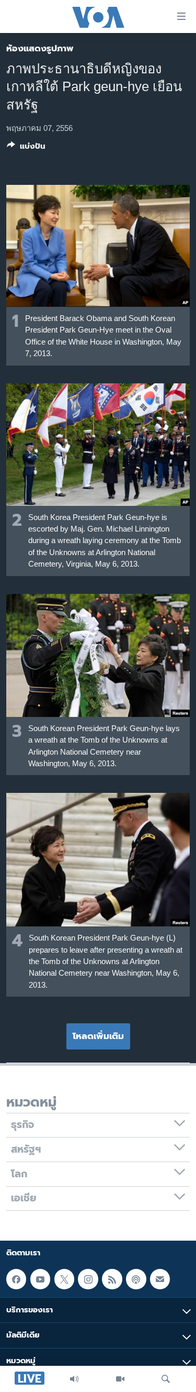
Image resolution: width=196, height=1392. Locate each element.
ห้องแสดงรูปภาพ (40, 48)
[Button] (26, 148)
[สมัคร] (160, 1279)
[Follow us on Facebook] (16, 1279)
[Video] (120, 1379)
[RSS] (112, 1279)
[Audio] (74, 1379)
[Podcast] (136, 1279)
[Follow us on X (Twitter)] (64, 1279)
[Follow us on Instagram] (88, 1279)
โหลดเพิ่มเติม (98, 1036)
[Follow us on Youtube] (40, 1279)
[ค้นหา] (165, 1379)
